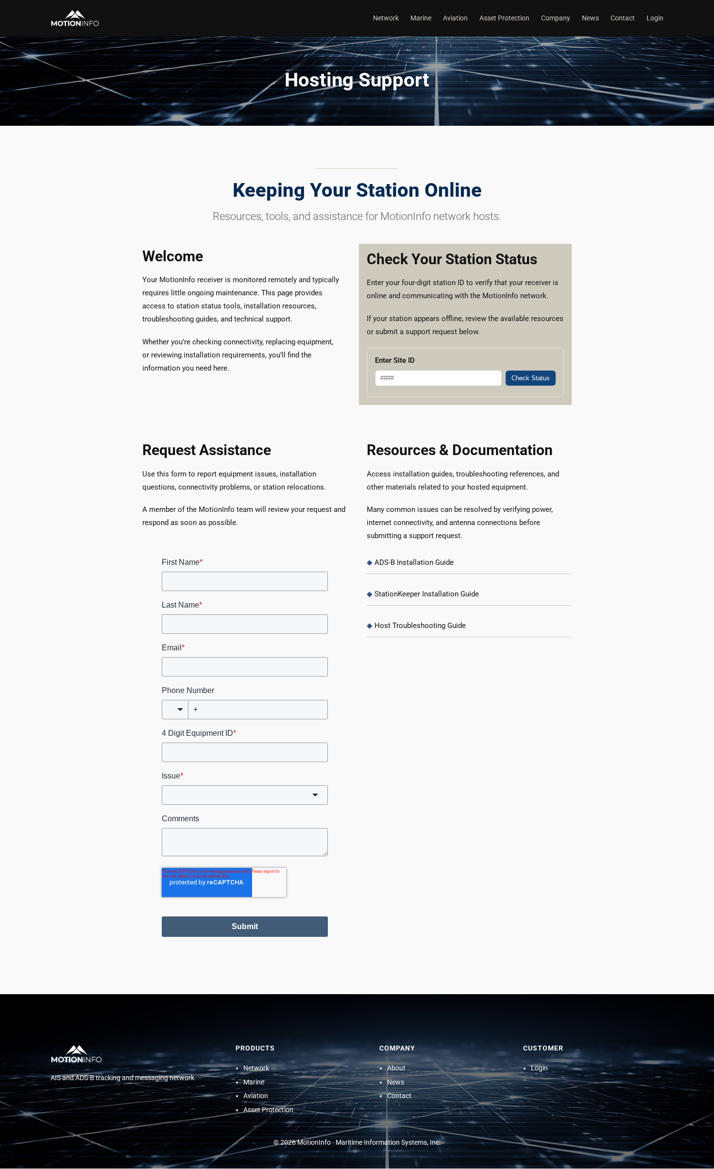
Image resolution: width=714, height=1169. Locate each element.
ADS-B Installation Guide (414, 562)
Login (539, 1068)
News (395, 1082)
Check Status (530, 378)
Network (256, 1068)
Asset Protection (268, 1110)
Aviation (255, 1096)
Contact (399, 1096)
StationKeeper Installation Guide (426, 594)
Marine (253, 1082)
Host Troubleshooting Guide (420, 625)
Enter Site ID (395, 360)
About (396, 1068)
